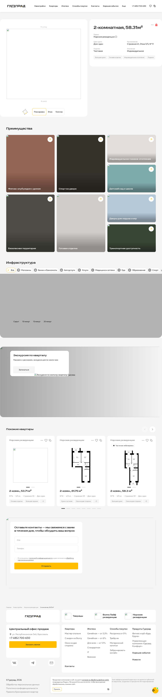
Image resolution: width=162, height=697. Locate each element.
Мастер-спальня (73, 633)
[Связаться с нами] (155, 690)
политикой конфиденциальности (41, 558)
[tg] (33, 663)
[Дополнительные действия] (152, 24)
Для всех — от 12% (96, 643)
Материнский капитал (116, 644)
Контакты (69, 666)
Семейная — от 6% (96, 638)
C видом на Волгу (73, 638)
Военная (91, 657)
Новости (136, 659)
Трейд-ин (114, 638)
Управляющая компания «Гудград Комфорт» (141, 643)
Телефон (20, 548)
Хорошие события (141, 652)
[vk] (14, 663)
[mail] (51, 663)
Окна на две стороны (71, 644)
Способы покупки (118, 629)
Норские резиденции (31, 607)
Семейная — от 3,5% (97, 633)
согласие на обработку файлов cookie (95, 680)
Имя (18, 540)
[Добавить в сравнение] (50, 440)
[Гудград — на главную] (16, 6)
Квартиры (70, 629)
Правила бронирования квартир (22, 691)
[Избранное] (150, 6)
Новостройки (17, 607)
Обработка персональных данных (22, 684)
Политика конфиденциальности (22, 688)
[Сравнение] (154, 6)
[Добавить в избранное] (46, 440)
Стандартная (93, 647)
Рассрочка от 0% (118, 633)
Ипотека (91, 629)
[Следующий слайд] (152, 429)
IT (88, 652)
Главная (8, 607)
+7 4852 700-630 (139, 6)
